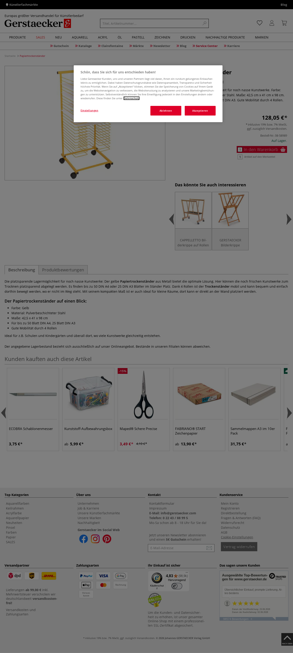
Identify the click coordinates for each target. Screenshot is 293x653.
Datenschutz (131, 98)
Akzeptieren (200, 110)
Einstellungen (89, 110)
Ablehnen (166, 110)
